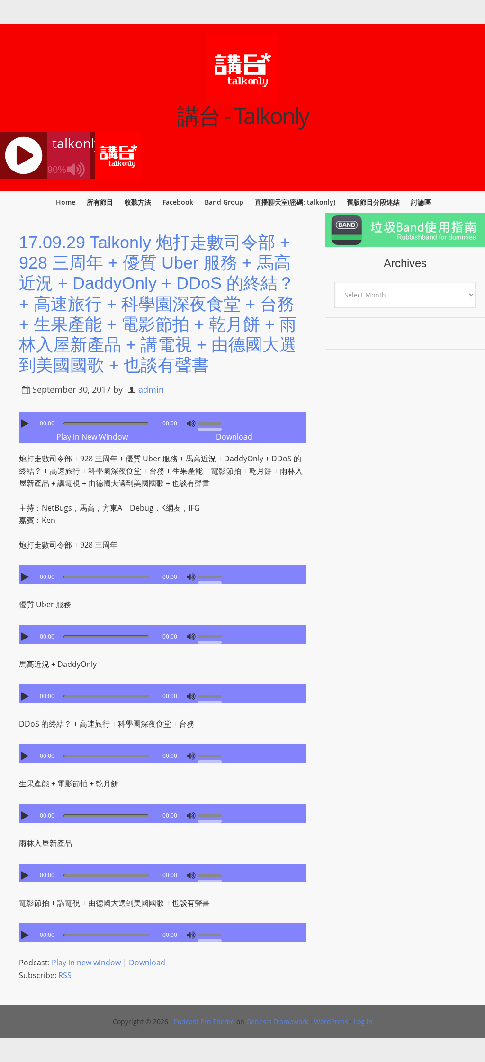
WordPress (331, 1021)
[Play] (26, 423)
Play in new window (86, 962)
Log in (363, 1021)
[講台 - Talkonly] (242, 98)
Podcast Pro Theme (204, 1021)
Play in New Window (92, 437)
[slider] (212, 422)
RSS (65, 975)
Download (234, 437)
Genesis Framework (277, 1021)
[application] (162, 421)
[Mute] (191, 423)
